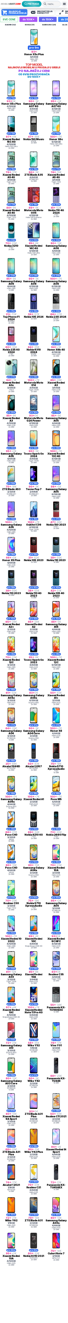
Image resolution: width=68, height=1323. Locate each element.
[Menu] (64, 4)
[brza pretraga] (45, 3)
